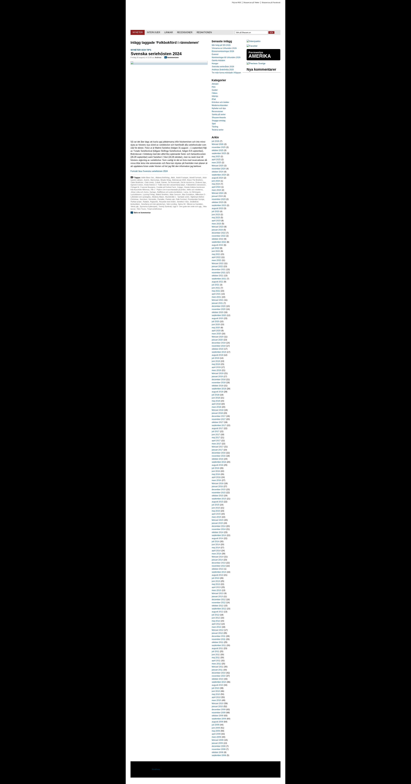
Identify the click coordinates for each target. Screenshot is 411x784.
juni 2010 (216, 691)
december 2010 (219, 673)
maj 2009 (216, 731)
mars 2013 (216, 590)
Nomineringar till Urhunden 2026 (226, 57)
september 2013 (219, 572)
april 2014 (216, 551)
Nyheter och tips (141, 50)
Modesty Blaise (158, 197)
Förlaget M (135, 187)
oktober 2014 (217, 532)
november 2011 (218, 639)
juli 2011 (215, 651)
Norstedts (152, 199)
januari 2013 (217, 596)
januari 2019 (217, 376)
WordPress (156, 769)
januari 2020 (217, 340)
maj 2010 (216, 694)
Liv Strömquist (194, 192)
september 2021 (219, 279)
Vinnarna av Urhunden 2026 (224, 48)
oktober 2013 (217, 569)
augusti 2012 (217, 612)
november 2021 (219, 272)
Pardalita (160, 199)
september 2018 (219, 389)
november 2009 (219, 712)
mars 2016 (216, 480)
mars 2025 (216, 162)
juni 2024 (216, 181)
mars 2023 (216, 224)
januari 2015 (217, 523)
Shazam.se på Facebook (271, 2)
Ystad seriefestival (154, 209)
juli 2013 (215, 578)
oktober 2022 (217, 239)
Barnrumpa (155, 180)
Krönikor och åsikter (220, 102)
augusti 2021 (217, 282)
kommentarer (172, 57)
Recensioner (217, 111)
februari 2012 (217, 630)
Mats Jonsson (175, 194)
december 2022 (219, 233)
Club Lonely (149, 182)
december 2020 (219, 306)
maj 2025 (216, 156)
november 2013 (219, 566)
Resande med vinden (167, 202)
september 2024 (219, 175)
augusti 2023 (217, 208)
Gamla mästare (218, 60)
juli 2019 (215, 358)
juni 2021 (216, 288)
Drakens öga (201, 182)
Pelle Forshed (181, 199)
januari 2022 (217, 266)
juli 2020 (215, 321)
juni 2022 (216, 251)
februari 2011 (217, 667)
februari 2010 (217, 703)
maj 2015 (216, 511)
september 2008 (219, 755)
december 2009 (219, 709)
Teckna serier (217, 130)
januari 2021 (217, 303)
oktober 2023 (217, 202)
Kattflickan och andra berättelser (169, 192)
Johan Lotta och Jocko (140, 192)
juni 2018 (216, 398)
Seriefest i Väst (183, 202)
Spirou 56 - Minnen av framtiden (190, 204)
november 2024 (219, 169)
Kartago (153, 192)
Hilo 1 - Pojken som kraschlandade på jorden (168, 190)
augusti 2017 (217, 428)
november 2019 (219, 346)
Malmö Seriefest (162, 194)
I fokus (214, 93)
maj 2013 (216, 584)
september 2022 (219, 242)
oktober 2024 (217, 172)
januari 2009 (217, 743)
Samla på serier (219, 114)
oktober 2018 (217, 386)
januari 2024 (217, 196)
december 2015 (219, 489)
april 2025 (216, 159)
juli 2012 (215, 615)
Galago (180, 187)
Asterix (146, 180)
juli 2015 (215, 505)
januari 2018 (217, 413)
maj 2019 (216, 364)
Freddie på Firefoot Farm (166, 187)
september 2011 (219, 645)
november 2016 (219, 456)
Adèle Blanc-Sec (147, 178)
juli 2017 (215, 431)
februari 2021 (217, 300)
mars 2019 (216, 370)
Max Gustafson (188, 194)
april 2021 (216, 294)
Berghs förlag (166, 180)
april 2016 (216, 477)
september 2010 (219, 682)
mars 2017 (216, 444)
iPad (214, 99)
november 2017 (219, 419)
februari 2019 (217, 373)
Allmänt (215, 84)
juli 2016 (215, 468)
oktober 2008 (217, 752)
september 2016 (219, 462)
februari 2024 (217, 193)
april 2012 (216, 624)
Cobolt (157, 182)
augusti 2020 (217, 318)
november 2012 (219, 602)
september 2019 (219, 352)
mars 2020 (216, 334)
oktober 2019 (217, 349)
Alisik (173, 178)
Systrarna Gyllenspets (148, 206)
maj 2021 (216, 291)
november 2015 (219, 492)
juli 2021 (215, 285)
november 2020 (219, 309)
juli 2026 (215, 141)
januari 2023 (217, 230)
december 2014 (219, 526)
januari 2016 (217, 486)
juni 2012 (216, 618)
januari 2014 (217, 560)
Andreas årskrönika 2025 (223, 70)
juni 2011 (216, 654)
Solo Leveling (171, 204)
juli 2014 (215, 541)
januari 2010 (217, 706)
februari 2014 (217, 557)
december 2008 (219, 746)
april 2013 (216, 587)
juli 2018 (215, 395)
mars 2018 (216, 407)
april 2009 (216, 734)
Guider (215, 90)
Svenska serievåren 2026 (223, 66)
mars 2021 (216, 297)
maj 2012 (216, 621)
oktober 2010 (217, 679)
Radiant (146, 202)
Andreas (158, 57)
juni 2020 (216, 324)
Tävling (215, 127)
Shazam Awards (219, 117)
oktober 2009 (217, 716)
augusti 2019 (217, 355)
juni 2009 (216, 728)
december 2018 (219, 379)
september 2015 (219, 499)
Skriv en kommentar (142, 213)
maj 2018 (216, 401)
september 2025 (219, 153)
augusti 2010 (217, 685)
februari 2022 (217, 263)
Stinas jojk (135, 206)
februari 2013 (217, 593)
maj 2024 (216, 184)
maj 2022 (216, 254)
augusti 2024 (217, 178)
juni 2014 (216, 544)
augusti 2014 (217, 538)
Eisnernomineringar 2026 (223, 51)
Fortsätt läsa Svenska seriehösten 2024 (149, 171)
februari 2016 (217, 483)
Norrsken (143, 199)
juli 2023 (215, 211)
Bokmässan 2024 (179, 180)
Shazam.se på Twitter (251, 2)
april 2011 (216, 661)
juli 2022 (215, 248)
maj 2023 (216, 217)
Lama (186, 192)
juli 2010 (215, 688)
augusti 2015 (217, 502)
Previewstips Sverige (196, 199)
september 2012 (219, 609)
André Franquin (182, 178)
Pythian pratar (136, 202)
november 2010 (219, 676)
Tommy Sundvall (165, 206)
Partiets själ (170, 199)
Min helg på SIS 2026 (221, 45)
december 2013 (219, 563)
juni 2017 (216, 434)
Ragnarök (154, 202)
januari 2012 (217, 633)
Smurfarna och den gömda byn (153, 204)
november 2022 (219, 236)
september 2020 (219, 315)
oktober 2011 (217, 642)
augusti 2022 (217, 245)
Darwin (164, 182)
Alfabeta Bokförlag (162, 178)
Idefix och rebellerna (195, 190)
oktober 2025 (217, 150)
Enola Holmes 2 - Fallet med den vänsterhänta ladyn (164, 185)
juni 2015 (216, 508)
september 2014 (219, 535)
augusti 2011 (217, 648)
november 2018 (219, 382)
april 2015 (216, 514)
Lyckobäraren (136, 194)
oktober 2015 (217, 496)
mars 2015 (216, 517)
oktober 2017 (217, 422)
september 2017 (219, 425)
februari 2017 (217, 447)
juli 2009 (215, 725)
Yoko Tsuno (141, 209)
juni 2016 (216, 471)
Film (213, 87)
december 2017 (219, 416)
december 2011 (218, 636)
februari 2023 (217, 227)
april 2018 (216, 404)
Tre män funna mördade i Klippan (226, 73)
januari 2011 (217, 670)
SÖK (271, 32)
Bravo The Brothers (195, 180)
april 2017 (216, 441)
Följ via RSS (236, 2)
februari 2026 (217, 144)
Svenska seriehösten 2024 (156, 53)
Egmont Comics (137, 185)
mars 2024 (216, 190)
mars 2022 (216, 260)
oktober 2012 (217, 606)
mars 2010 (216, 700)
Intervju (215, 96)
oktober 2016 (217, 459)
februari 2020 (217, 337)
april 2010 (216, 697)
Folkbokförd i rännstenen (196, 185)
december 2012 (219, 599)
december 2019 (219, 343)
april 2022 (216, 257)
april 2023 (216, 221)
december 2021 (219, 269)
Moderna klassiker (220, 105)
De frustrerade (173, 182)
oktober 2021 (217, 276)
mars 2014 (216, 554)
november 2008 (219, 749)
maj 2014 (216, 547)
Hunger (215, 63)
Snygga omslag (218, 120)
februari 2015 (217, 520)
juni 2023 (216, 214)
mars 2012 (216, 627)
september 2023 (219, 205)
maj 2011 (216, 657)
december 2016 (219, 453)
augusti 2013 (217, 575)
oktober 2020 (217, 312)
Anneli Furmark (195, 178)
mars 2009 (216, 737)
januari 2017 (217, 450)
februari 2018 (217, 410)
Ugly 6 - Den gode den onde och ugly (187, 206)
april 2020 (216, 331)
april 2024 (216, 187)
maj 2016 (216, 474)
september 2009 (219, 719)
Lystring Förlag (149, 194)
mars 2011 (216, 664)
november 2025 (219, 147)
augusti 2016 (217, 465)
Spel (214, 124)
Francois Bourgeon (147, 187)
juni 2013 (216, 581)
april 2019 (216, 367)
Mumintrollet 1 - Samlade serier (177, 197)
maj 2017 (216, 437)
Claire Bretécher (137, 182)
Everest (215, 54)
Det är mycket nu (187, 182)
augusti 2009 (217, 722)
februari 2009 (217, 740)
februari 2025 (217, 166)
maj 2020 (216, 327)
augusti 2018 (217, 392)
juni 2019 (216, 361)
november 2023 (219, 199)
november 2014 (219, 529)
